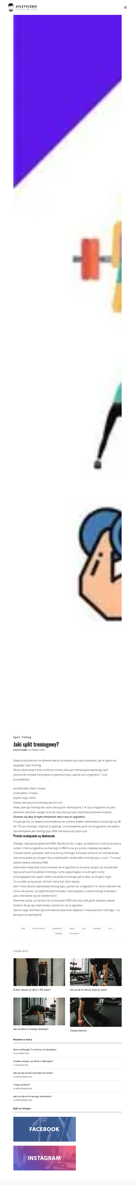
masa (72, 928)
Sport (16, 737)
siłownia (97, 928)
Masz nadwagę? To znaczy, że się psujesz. (35, 1049)
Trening (26, 737)
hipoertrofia (38, 928)
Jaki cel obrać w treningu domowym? (31, 1029)
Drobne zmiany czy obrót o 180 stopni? (32, 989)
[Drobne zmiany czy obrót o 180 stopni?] (39, 973)
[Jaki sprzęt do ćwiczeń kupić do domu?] (96, 973)
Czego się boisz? (21, 1084)
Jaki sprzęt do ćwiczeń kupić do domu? (88, 989)
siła (83, 928)
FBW (23, 928)
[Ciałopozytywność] (96, 1013)
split (110, 928)
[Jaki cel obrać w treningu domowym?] (39, 1012)
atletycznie (20, 750)
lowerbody (57, 928)
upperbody (75, 934)
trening (58, 934)
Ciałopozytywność (78, 1030)
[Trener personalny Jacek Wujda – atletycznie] (22, 7)
